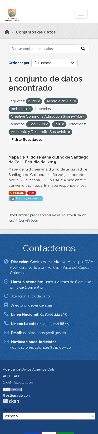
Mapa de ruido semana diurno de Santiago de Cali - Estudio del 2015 (48, 160)
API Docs (31, 220)
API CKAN (11, 376)
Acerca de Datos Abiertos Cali (28, 369)
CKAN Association (18, 382)
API (15, 220)
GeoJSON (17, 193)
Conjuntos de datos (36, 32)
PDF (31, 193)
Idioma (9, 410)
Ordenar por (19, 63)
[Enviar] (83, 48)
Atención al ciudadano (30, 296)
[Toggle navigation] (81, 14)
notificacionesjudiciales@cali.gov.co (40, 347)
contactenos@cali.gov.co (44, 333)
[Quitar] (39, 101)
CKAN (11, 401)
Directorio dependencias (31, 305)
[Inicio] (7, 32)
